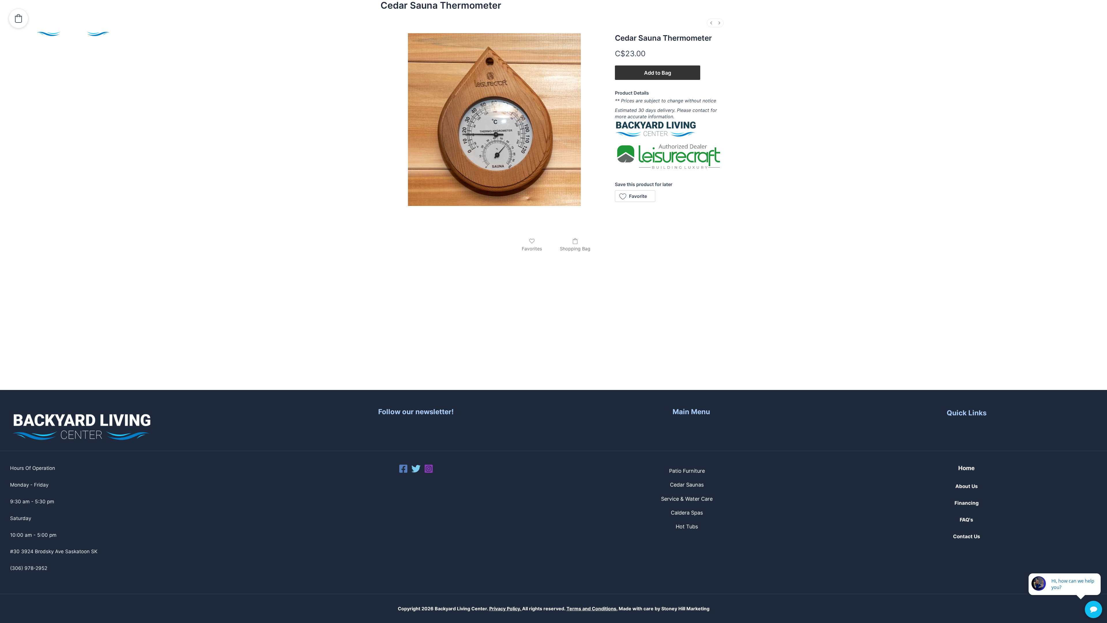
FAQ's (966, 520)
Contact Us (1070, 28)
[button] (914, 29)
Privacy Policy (504, 608)
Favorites (532, 249)
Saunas (980, 28)
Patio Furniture (687, 471)
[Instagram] (428, 468)
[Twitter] (416, 468)
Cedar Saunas (687, 485)
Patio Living (1023, 28)
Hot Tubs (941, 28)
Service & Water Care (687, 499)
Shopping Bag (575, 249)
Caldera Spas (687, 513)
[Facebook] (403, 468)
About (903, 28)
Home (966, 468)
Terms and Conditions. (591, 608)
